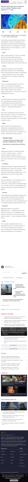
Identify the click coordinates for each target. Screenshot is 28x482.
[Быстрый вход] (23, 2)
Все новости (13, 345)
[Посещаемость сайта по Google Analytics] (4, 433)
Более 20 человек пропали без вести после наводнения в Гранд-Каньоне (14, 338)
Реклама (21, 460)
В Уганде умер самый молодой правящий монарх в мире (19, 286)
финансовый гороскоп (8, 277)
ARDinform (3, 437)
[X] (10, 32)
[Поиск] (20, 2)
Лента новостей (13, 348)
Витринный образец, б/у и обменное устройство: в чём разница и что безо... (14, 368)
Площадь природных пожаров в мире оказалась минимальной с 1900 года (13, 141)
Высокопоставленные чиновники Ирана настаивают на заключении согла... (13, 300)
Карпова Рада (8, 266)
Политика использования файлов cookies (9, 445)
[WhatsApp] (18, 32)
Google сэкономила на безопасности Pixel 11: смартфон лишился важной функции (15, 317)
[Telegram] (3, 32)
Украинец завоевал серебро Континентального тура (15, 341)
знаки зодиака (19, 277)
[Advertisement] (14, 250)
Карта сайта (22, 466)
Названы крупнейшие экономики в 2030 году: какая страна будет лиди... (13, 416)
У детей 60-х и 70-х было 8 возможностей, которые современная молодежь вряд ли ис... (15, 325)
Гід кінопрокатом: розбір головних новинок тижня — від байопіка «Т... (14, 394)
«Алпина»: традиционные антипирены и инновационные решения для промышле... (14, 357)
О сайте (21, 457)
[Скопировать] (25, 32)
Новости (21, 451)
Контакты (21, 463)
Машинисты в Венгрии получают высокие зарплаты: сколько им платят (12, 420)
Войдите (3, 309)
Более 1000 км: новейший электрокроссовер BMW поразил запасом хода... (19, 294)
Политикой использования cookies (13, 478)
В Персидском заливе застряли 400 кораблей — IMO (13, 423)
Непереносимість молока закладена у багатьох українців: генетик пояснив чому (15, 321)
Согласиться (14, 480)
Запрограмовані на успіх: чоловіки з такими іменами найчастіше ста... (12, 383)
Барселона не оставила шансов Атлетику (14, 144)
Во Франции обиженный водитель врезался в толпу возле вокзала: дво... (13, 412)
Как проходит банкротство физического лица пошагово (14, 361)
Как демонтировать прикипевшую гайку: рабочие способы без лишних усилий (14, 364)
